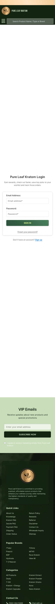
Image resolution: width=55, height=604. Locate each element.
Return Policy (34, 513)
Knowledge (10, 517)
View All (32, 558)
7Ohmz (32, 548)
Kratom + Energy (13, 585)
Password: (11, 208)
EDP (8, 555)
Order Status (11, 534)
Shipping (10, 530)
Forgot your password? (28, 232)
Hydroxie (10, 558)
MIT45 (31, 551)
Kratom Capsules (13, 589)
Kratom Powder (35, 578)
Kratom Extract (35, 575)
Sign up (38, 240)
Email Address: (13, 195)
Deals (8, 578)
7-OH (8, 582)
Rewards (32, 517)
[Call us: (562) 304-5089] (46, 11)
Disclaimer (33, 523)
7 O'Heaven (11, 562)
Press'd (9, 551)
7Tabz (8, 548)
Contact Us (33, 527)
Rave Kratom (34, 555)
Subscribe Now (27, 434)
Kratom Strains (35, 582)
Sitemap (32, 534)
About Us (10, 513)
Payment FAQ (12, 527)
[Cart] (51, 11)
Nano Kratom (34, 589)
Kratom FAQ (11, 520)
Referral (32, 520)
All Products (11, 575)
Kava (31, 585)
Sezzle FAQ (11, 523)
